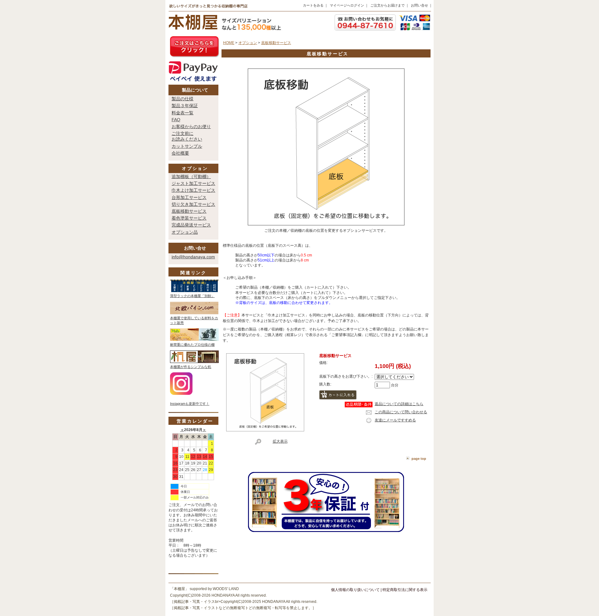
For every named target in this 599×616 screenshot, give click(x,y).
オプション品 (185, 232)
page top (419, 458)
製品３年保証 (185, 105)
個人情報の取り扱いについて (355, 590)
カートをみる (313, 5)
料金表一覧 (182, 112)
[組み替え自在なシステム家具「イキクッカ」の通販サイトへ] (194, 339)
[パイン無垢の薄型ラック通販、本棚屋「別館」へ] (194, 291)
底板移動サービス (189, 211)
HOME (228, 43)
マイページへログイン (347, 5)
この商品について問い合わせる (401, 412)
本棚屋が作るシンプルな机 (190, 367)
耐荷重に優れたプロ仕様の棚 (192, 344)
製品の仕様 (182, 98)
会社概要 (180, 153)
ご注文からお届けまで (387, 5)
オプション (195, 168)
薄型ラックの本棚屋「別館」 (192, 296)
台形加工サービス (189, 197)
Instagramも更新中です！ (189, 403)
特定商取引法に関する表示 (404, 590)
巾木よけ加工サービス (193, 190)
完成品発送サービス (191, 224)
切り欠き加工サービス (193, 204)
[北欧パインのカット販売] (194, 313)
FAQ (176, 119)
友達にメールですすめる (395, 420)
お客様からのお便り (191, 126)
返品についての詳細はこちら (399, 404)
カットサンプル (187, 146)
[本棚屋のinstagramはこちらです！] (181, 393)
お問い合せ (419, 5)
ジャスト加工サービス (193, 183)
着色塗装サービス (189, 218)
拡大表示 (280, 441)
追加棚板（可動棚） (191, 176)
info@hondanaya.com (193, 256)
